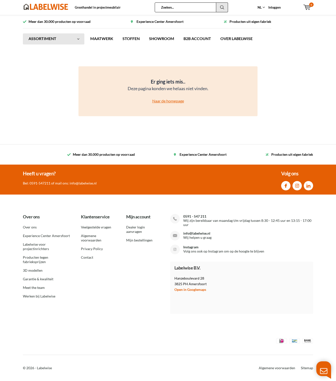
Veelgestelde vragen (96, 227)
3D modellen (33, 270)
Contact (87, 257)
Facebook (285, 185)
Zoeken (222, 7)
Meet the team (34, 287)
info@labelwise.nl (196, 233)
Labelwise (44, 368)
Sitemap (307, 368)
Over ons (30, 227)
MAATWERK (101, 38)
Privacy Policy (92, 249)
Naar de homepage (168, 101)
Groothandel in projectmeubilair (98, 7)
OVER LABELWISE (236, 38)
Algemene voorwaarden (91, 238)
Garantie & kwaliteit (38, 279)
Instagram (297, 185)
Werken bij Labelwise (39, 296)
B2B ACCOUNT (197, 38)
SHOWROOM (161, 38)
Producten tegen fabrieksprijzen (35, 259)
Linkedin (308, 185)
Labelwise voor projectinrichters (36, 246)
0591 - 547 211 (194, 216)
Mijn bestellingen (139, 240)
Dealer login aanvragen (135, 229)
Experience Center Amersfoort (46, 236)
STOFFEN (131, 38)
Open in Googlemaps (190, 289)
